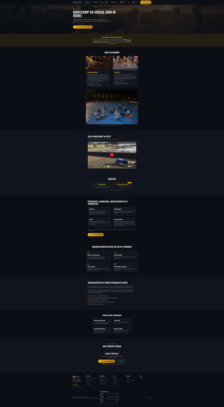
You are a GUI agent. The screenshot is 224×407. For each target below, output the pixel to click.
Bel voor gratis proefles (107, 361)
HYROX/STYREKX (102, 378)
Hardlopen (101, 382)
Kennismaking (88, 383)
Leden (129, 2)
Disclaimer (128, 382)
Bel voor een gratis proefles (83, 26)
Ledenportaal (142, 378)
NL (134, 2)
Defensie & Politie (122, 2)
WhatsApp (121, 361)
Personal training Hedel (90, 378)
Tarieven (102, 2)
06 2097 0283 (75, 384)
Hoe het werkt (115, 380)
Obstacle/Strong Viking (103, 380)
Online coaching (89, 380)
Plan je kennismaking (144, 2)
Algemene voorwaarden (131, 380)
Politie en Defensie (102, 383)
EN (137, 2)
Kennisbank (114, 2)
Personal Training (79, 2)
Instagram (79, 386)
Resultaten (95, 2)
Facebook (149, 397)
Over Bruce (106, 2)
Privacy (127, 378)
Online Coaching (87, 2)
